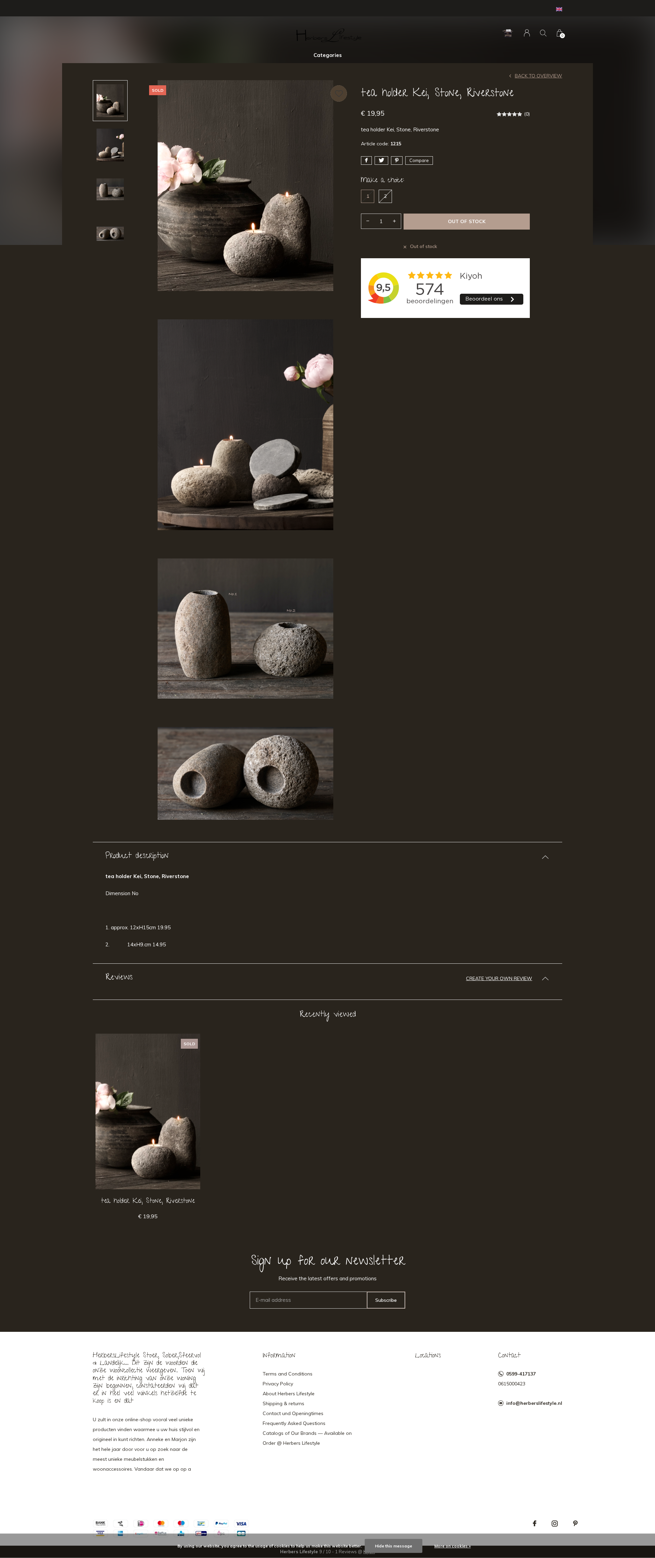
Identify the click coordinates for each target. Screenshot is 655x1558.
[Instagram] (555, 1523)
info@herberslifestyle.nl (534, 1403)
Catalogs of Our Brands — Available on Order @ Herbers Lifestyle (307, 1438)
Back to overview (538, 76)
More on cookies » (452, 1545)
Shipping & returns (283, 1403)
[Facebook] (534, 1523)
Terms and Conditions (287, 1374)
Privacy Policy (278, 1384)
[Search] (543, 33)
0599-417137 (521, 1374)
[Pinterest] (575, 1523)
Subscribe (386, 1300)
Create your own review (499, 978)
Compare (419, 160)
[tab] (327, 856)
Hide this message (393, 1545)
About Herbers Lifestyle (289, 1393)
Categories (328, 55)
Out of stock (466, 221)
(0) (527, 114)
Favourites (339, 93)
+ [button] (394, 221)
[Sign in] (527, 33)
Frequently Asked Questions (294, 1423)
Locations (428, 1356)
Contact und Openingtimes (293, 1413)
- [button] (368, 221)
